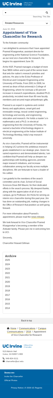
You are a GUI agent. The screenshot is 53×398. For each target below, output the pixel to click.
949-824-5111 (12, 358)
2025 (7, 260)
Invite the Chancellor (13, 376)
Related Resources (14, 23)
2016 (7, 299)
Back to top (26, 320)
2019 (7, 286)
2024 (7, 264)
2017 (7, 295)
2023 (7, 269)
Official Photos (10, 380)
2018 (7, 290)
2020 (7, 282)
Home (13, 328)
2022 (7, 273)
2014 (7, 308)
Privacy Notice (17, 388)
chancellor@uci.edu (15, 361)
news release (37, 217)
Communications (27, 328)
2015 (7, 304)
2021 (7, 277)
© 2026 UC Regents (33, 388)
